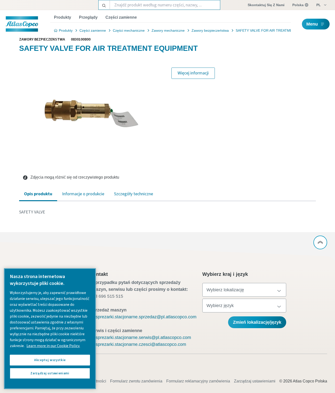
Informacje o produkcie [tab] (83, 194)
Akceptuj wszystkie (50, 360)
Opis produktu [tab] (38, 194)
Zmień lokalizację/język (257, 322)
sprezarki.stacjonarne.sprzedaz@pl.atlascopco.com (146, 316)
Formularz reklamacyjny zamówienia (198, 381)
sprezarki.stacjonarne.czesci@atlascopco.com (141, 344)
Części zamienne (121, 17)
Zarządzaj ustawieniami (254, 381)
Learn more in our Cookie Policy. (53, 346)
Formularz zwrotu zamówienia (136, 381)
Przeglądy (88, 17)
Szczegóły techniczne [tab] (133, 194)
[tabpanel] (167, 212)
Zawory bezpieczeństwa (210, 30)
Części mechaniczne (129, 30)
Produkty (62, 17)
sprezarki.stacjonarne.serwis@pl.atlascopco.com (143, 337)
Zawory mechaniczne (168, 30)
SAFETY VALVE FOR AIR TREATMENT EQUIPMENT (277, 30)
